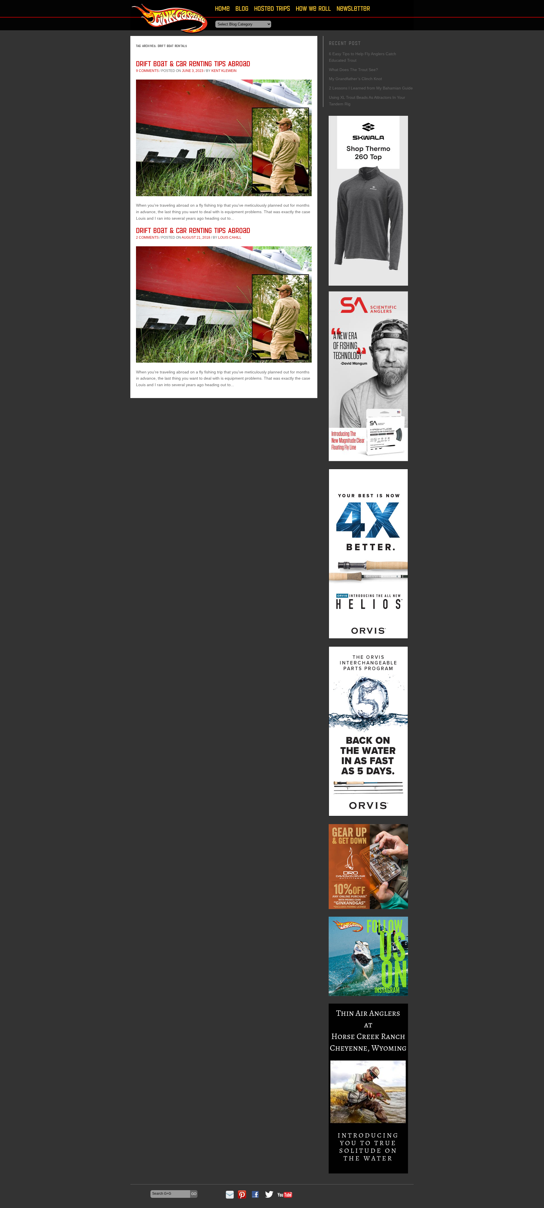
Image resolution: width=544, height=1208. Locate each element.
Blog (241, 8)
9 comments (147, 71)
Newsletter (353, 8)
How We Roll (313, 8)
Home (222, 8)
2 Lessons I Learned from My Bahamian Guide (371, 88)
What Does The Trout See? (353, 69)
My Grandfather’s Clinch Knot (355, 78)
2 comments (147, 238)
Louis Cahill (229, 238)
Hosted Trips (272, 8)
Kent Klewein (224, 71)
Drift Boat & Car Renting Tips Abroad (193, 63)
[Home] (170, 35)
